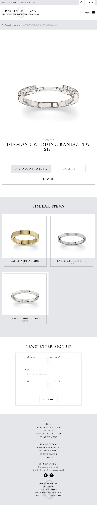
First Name (30, 357)
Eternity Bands (48, 437)
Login (90, 3)
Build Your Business (48, 451)
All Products (8, 25)
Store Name (55, 381)
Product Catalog (26, 3)
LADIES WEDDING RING (25, 261)
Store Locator (9, 3)
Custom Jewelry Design (48, 434)
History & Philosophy (48, 447)
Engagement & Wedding (48, 427)
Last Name (55, 357)
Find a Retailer (31, 169)
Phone (27, 381)
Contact (48, 457)
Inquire (69, 169)
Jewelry (18, 25)
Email (27, 369)
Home (48, 424)
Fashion (48, 431)
